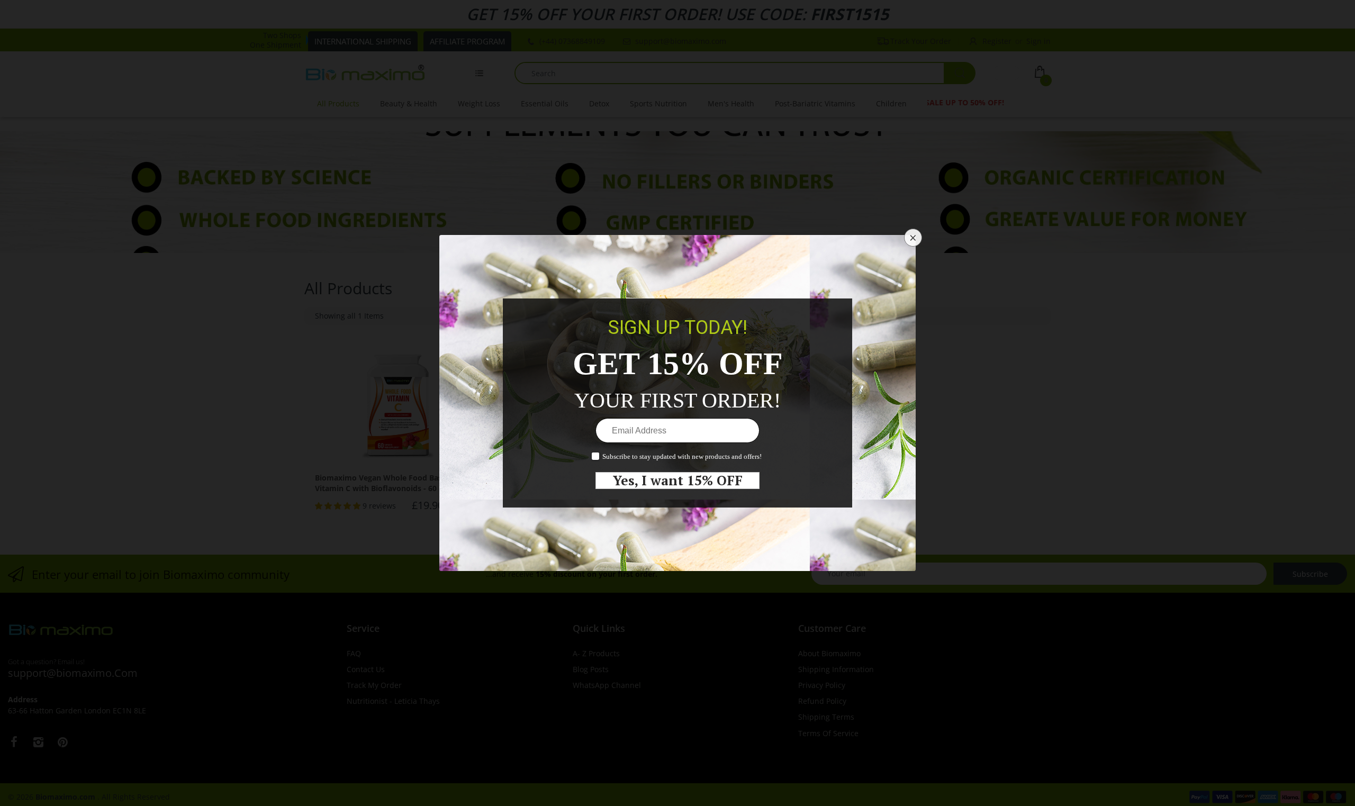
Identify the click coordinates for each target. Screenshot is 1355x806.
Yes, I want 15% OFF (678, 480)
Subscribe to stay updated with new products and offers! (682, 456)
